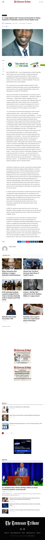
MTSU (4, 491)
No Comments (22, 23)
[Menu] (3, 2)
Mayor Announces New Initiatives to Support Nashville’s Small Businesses (11, 273)
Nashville (4, 15)
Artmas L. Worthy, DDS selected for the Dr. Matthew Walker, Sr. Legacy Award (32, 294)
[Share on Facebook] (3, 26)
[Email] (3, 74)
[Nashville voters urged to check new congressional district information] (33, 309)
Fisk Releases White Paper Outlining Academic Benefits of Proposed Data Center (24, 504)
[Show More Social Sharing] (9, 26)
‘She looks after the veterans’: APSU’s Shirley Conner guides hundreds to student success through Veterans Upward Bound (24, 499)
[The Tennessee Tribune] (22, 2)
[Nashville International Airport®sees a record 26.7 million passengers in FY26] (5, 426)
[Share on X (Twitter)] (5, 26)
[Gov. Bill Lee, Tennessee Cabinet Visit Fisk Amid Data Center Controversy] (5, 511)
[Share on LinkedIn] (7, 26)
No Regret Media (32, 535)
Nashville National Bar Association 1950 (9, 318)
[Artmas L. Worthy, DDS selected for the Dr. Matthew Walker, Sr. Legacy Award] (33, 284)
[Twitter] (3, 66)
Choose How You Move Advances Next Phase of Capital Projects (31, 273)
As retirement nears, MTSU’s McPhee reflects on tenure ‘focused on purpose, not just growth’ (20, 488)
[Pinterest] (3, 72)
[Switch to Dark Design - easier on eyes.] (40, 1)
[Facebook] (3, 63)
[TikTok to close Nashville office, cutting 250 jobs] (5, 409)
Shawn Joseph (8, 23)
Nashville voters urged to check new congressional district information (31, 318)
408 (11, 433)
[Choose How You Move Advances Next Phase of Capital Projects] (33, 263)
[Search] (41, 2)
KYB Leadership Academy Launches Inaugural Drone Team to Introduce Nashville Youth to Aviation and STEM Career (11, 296)
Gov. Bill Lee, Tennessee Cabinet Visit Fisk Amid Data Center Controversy (24, 509)
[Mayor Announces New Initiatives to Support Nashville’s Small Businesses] (12, 263)
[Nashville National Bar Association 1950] (12, 309)
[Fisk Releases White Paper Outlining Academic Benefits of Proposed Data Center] (5, 505)
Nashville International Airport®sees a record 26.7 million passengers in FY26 (25, 423)
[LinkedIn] (3, 69)
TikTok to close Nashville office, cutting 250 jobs (19, 406)
